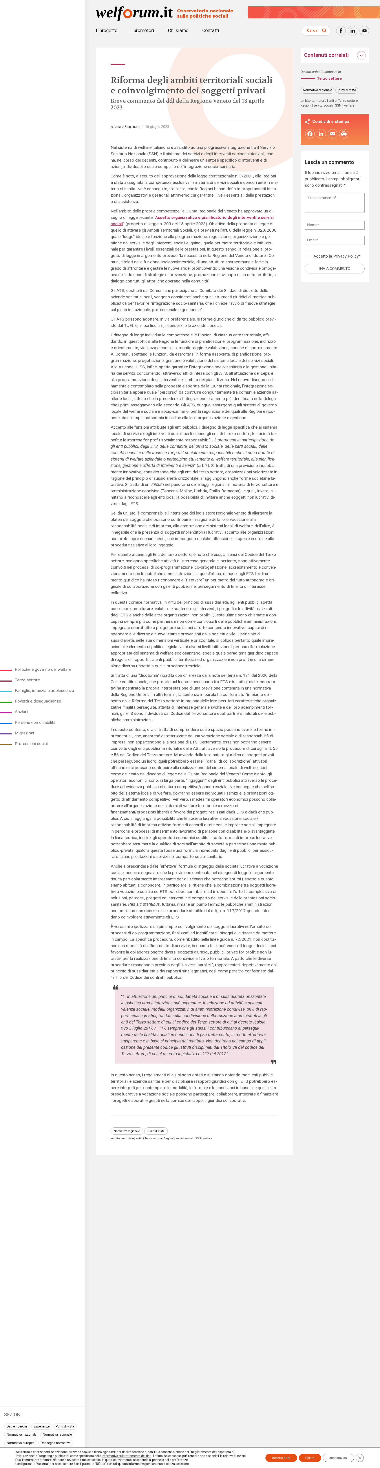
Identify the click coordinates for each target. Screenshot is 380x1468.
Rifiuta (309, 1458)
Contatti (210, 30)
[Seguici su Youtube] (364, 30)
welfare (207, 1138)
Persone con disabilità (35, 722)
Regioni (169, 1138)
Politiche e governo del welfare (43, 669)
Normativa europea (21, 1443)
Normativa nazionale (22, 1435)
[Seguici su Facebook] (341, 30)
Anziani (21, 711)
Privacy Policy (346, 256)
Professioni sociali (32, 743)
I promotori (142, 30)
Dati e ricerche (17, 1426)
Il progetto (106, 30)
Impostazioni (338, 1458)
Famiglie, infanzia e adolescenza (44, 690)
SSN (198, 1138)
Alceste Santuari (126, 126)
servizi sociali (184, 1138)
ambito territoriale (122, 1138)
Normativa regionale (57, 1435)
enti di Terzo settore (149, 1138)
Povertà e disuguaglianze (38, 701)
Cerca (312, 30)
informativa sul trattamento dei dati (126, 1456)
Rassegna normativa (56, 1443)
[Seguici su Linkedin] (352, 30)
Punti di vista (65, 1426)
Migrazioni (24, 733)
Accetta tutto (281, 1458)
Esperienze (42, 1426)
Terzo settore (27, 679)
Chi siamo (178, 30)
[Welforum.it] (42, 3)
